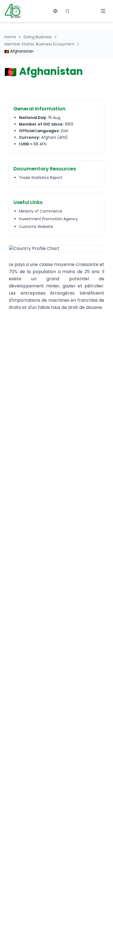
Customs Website (36, 226)
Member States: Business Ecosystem (39, 44)
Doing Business (38, 37)
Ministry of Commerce (40, 211)
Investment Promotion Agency (48, 219)
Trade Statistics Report (41, 177)
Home (10, 37)
